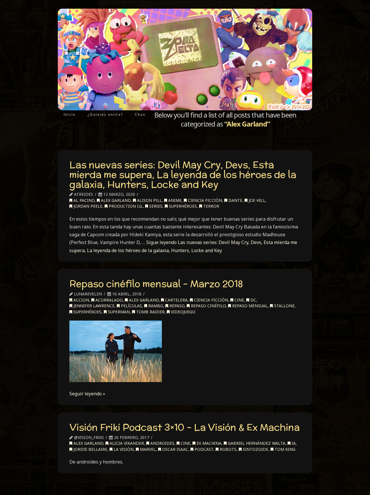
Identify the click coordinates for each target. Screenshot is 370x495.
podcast (203, 449)
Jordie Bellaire (89, 449)
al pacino (83, 200)
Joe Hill (256, 200)
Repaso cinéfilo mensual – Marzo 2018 (156, 283)
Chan (140, 114)
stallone (284, 305)
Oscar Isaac (174, 449)
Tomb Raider (149, 312)
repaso (176, 305)
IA (293, 443)
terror (210, 206)
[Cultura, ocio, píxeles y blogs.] (185, 59)
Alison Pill (149, 200)
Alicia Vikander (126, 443)
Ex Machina (208, 443)
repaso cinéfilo (208, 305)
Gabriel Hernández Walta (256, 443)
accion (80, 300)
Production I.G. (125, 206)
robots (227, 449)
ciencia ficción (204, 200)
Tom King (284, 449)
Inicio (70, 114)
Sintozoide (255, 449)
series (155, 206)
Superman (118, 312)
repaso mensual (249, 305)
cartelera (176, 300)
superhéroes (182, 206)
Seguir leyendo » (87, 393)
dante (234, 200)
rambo (155, 305)
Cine (238, 300)
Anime (174, 200)
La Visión (123, 449)
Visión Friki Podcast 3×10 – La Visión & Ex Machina (184, 427)
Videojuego (182, 312)
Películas (131, 305)
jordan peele (87, 206)
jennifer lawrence (93, 305)
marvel (147, 449)
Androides (161, 443)
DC (252, 300)
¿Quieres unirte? (105, 114)
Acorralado (108, 300)
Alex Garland (115, 200)
